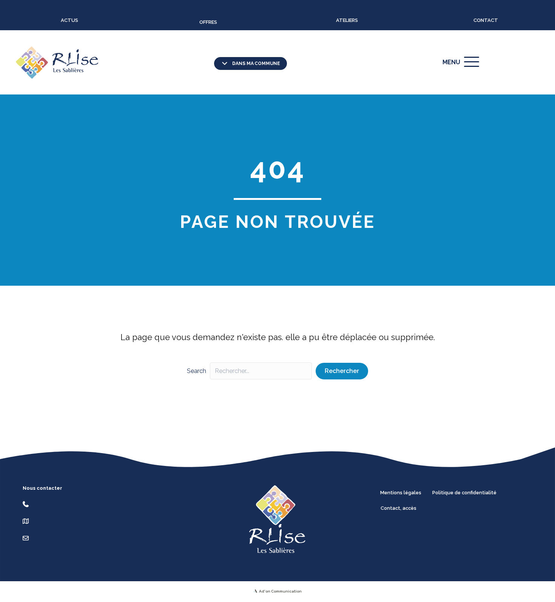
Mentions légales (400, 492)
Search (196, 371)
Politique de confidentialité (464, 492)
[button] (250, 63)
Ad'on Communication (280, 591)
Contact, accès (398, 508)
